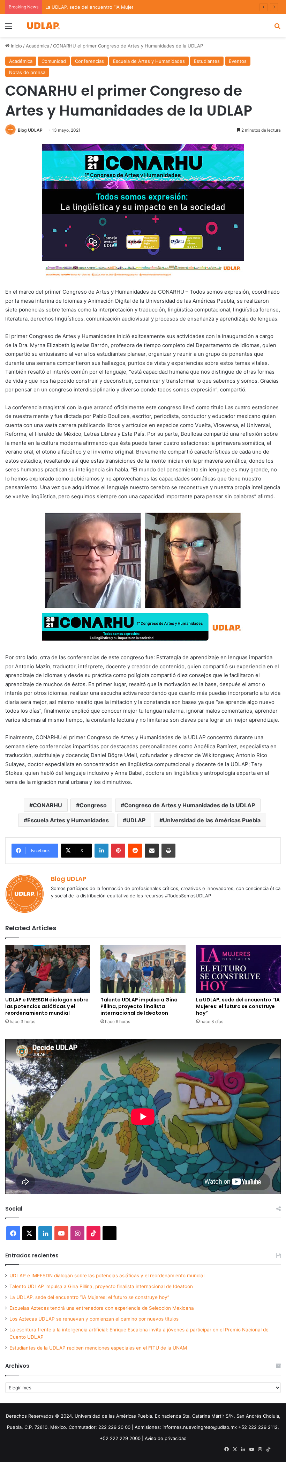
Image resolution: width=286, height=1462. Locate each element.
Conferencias (89, 61)
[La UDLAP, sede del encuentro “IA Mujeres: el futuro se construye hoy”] (238, 969)
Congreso (93, 805)
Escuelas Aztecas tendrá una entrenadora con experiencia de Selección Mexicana (101, 1308)
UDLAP (135, 820)
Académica (37, 46)
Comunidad (54, 61)
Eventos (238, 61)
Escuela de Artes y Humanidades (149, 61)
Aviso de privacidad (166, 1438)
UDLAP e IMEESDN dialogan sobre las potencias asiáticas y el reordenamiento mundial (47, 1006)
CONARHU (47, 805)
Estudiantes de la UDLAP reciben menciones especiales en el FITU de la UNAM (98, 1348)
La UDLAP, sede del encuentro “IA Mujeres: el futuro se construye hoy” (123, 7)
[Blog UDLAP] (42, 25)
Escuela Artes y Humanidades (68, 820)
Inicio (15, 46)
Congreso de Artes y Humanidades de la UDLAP (189, 805)
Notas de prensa (27, 72)
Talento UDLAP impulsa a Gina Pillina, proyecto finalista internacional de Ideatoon (139, 1006)
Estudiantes (207, 61)
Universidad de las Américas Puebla (212, 820)
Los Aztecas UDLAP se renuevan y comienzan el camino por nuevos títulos (94, 1319)
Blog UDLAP (30, 130)
